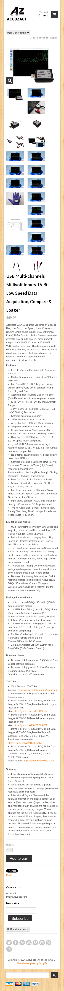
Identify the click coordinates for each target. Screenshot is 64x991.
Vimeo (35, 942)
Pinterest (48, 942)
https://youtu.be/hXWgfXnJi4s (38, 760)
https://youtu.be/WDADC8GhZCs (25, 743)
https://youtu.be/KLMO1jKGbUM (30, 711)
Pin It (9, 875)
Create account (39, 37)
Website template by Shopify (32, 963)
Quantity (10, 845)
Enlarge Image (9, 80)
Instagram (42, 942)
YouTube (29, 942)
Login (53, 37)
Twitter (9, 942)
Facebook (15, 942)
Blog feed (9, 949)
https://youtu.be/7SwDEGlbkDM (30, 725)
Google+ (22, 942)
